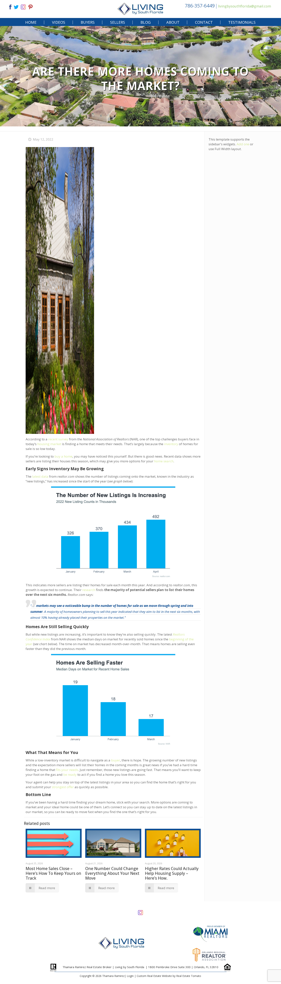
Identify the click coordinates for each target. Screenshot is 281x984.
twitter (16, 7)
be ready (70, 774)
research (88, 590)
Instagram (140, 912)
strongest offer (63, 787)
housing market (49, 444)
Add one (243, 144)
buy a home (63, 456)
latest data (40, 476)
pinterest (30, 7)
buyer (115, 760)
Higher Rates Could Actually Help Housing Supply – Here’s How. (172, 873)
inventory (171, 444)
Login (130, 976)
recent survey (58, 439)
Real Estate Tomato (188, 976)
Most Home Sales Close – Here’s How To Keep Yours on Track (53, 873)
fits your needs (67, 770)
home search (163, 461)
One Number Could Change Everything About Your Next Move (112, 873)
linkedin (23, 7)
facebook (9, 7)
